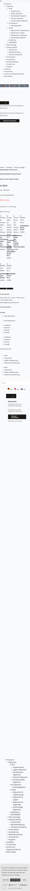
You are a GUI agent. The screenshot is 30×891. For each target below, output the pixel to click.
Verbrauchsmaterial (15, 54)
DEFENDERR (13, 42)
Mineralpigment (16, 26)
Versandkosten (9, 195)
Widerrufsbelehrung (11, 360)
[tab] (15, 212)
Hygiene (9, 66)
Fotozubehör (11, 57)
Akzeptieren (15, 880)
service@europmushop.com (9, 302)
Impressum (8, 358)
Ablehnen (6, 880)
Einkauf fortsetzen (9, 121)
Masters (7, 328)
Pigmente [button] (10, 6)
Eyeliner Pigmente (17, 18)
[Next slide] (10, 288)
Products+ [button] (8, 4)
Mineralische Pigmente (18, 16)
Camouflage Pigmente (18, 38)
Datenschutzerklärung (12, 363)
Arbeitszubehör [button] (12, 47)
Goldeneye (12, 40)
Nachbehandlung (14, 52)
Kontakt (7, 332)
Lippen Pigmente (16, 13)
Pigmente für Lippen (18, 33)
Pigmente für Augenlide (19, 35)
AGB (5, 355)
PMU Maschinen (9, 316)
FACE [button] (10, 9)
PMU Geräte (8, 76)
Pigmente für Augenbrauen (20, 30)
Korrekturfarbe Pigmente (19, 21)
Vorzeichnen (13, 50)
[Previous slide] (3, 288)
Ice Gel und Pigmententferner (14, 74)
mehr (24, 880)
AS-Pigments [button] (13, 23)
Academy (7, 69)
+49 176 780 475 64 (6, 300)
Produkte (9, 167)
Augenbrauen (15, 11)
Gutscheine (8, 71)
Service (6, 330)
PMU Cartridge (11, 45)
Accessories (11, 59)
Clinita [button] (11, 28)
